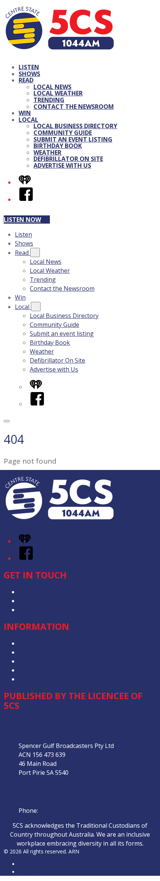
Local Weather (58, 93)
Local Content (38, 679)
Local (28, 120)
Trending (48, 100)
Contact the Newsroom (73, 106)
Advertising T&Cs (43, 661)
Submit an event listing (72, 139)
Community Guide (62, 133)
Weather (47, 152)
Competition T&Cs (44, 652)
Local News (52, 87)
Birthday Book (57, 146)
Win (25, 113)
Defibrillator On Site (68, 159)
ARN (24, 864)
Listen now (22, 219)
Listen (29, 67)
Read (26, 80)
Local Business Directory (75, 126)
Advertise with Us (62, 165)
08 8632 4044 (57, 810)
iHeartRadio (33, 871)
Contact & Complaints (49, 592)
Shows (29, 74)
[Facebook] (26, 199)
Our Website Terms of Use (56, 670)
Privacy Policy (37, 643)
